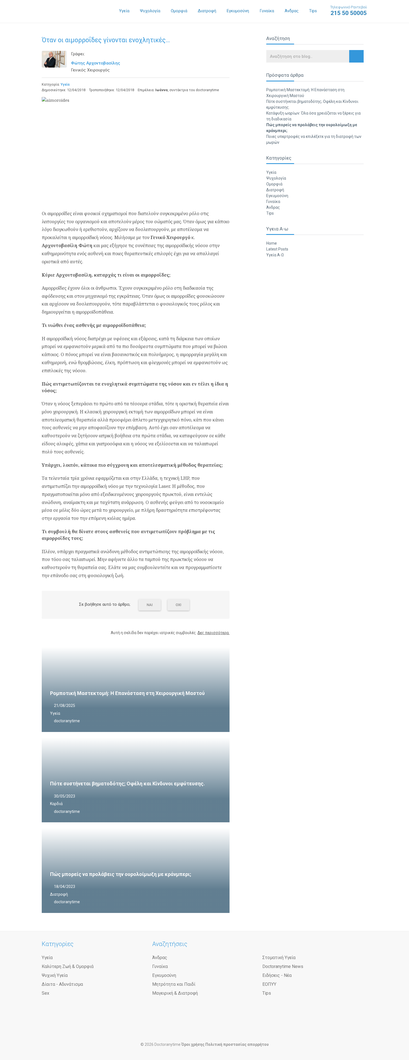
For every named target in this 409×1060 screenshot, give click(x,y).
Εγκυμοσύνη (238, 10)
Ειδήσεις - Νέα (277, 975)
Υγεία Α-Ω (275, 255)
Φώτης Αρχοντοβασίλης (95, 63)
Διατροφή (207, 10)
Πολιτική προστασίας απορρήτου (237, 1044)
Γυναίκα (267, 10)
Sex (45, 993)
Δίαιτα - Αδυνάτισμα (62, 984)
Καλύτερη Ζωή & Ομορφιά (67, 966)
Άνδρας (292, 10)
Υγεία (124, 10)
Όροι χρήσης (192, 1044)
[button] (356, 56)
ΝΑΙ (150, 605)
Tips (313, 10)
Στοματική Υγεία (278, 957)
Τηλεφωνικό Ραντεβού (348, 10)
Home (271, 243)
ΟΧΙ (178, 605)
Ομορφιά (179, 10)
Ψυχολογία (150, 10)
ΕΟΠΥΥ (269, 984)
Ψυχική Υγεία (55, 975)
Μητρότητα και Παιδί (173, 984)
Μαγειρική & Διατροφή (175, 993)
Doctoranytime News (282, 966)
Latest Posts (277, 249)
